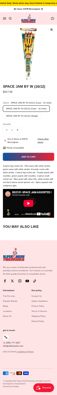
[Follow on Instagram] (20, 281)
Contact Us (36, 296)
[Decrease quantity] (6, 130)
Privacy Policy (37, 306)
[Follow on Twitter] (12, 281)
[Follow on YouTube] (27, 281)
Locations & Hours (25, 351)
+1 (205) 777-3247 (11, 343)
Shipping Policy (38, 316)
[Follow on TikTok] (35, 281)
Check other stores (43, 140)
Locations (7, 311)
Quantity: (7, 124)
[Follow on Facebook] (5, 281)
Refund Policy (37, 321)
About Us (7, 316)
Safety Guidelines (39, 301)
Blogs (5, 306)
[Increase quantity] (17, 130)
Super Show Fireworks (26, 381)
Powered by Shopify (11, 387)
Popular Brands (10, 301)
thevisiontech (20, 384)
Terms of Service (39, 311)
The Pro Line (9, 296)
